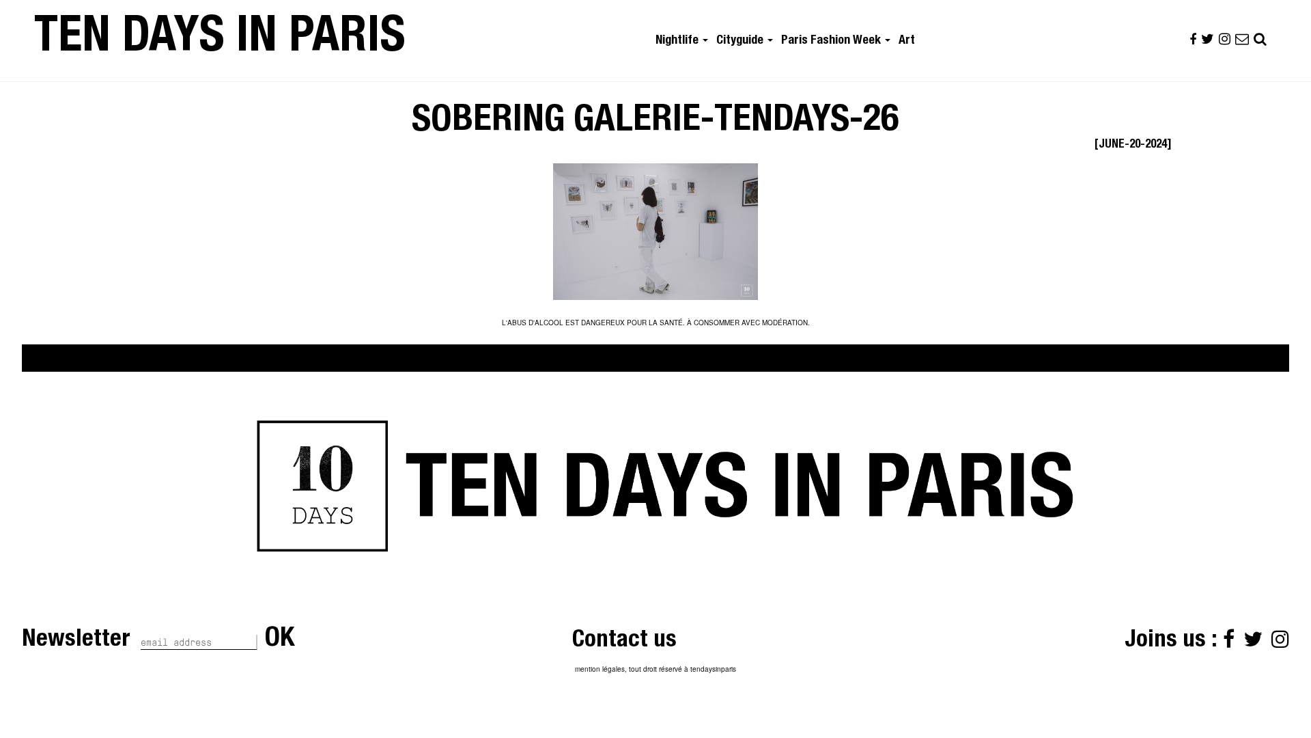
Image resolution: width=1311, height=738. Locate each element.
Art (907, 41)
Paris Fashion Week (832, 41)
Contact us (624, 641)
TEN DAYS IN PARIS (220, 40)
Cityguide (741, 41)
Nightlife (678, 41)
